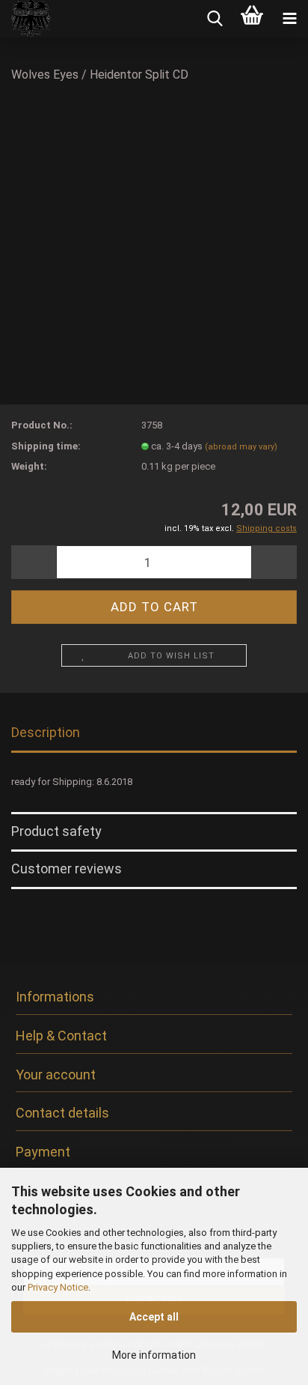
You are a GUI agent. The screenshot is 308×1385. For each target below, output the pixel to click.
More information (154, 1355)
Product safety (56, 831)
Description (45, 732)
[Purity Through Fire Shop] (26, 18)
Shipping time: (46, 446)
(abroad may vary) (241, 447)
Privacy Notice (58, 1287)
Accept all (154, 1317)
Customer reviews (66, 868)
